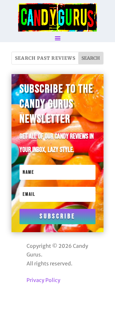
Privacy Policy (43, 280)
